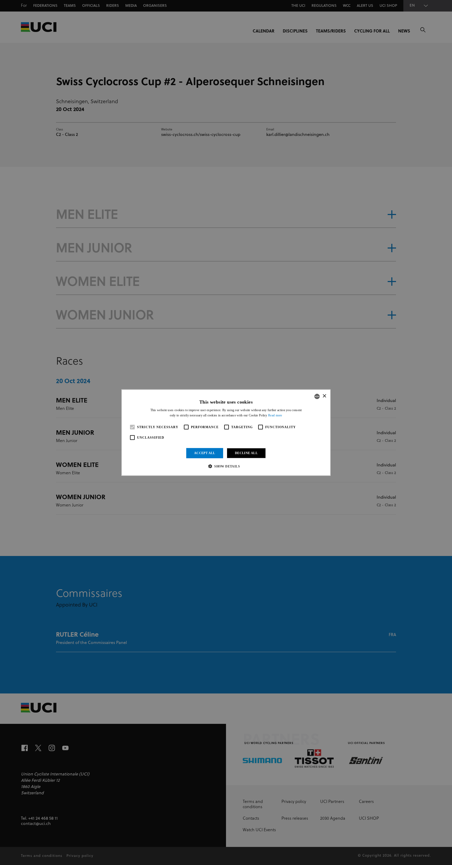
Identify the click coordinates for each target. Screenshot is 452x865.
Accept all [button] (204, 453)
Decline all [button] (246, 453)
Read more (275, 415)
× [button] (324, 396)
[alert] (226, 432)
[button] (226, 466)
